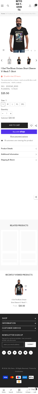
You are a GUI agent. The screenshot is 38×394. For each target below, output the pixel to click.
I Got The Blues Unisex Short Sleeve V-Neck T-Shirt (19, 301)
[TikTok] (20, 353)
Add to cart (14, 125)
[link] (10, 256)
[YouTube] (25, 353)
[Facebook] (4, 353)
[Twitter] (31, 353)
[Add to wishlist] (31, 125)
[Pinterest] (15, 353)
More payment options (19, 136)
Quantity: (4, 109)
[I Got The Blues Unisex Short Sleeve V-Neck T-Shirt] (19, 287)
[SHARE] (35, 125)
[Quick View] (25, 289)
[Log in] (30, 6)
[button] (31, 50)
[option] (19, 34)
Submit (30, 344)
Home (3, 13)
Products (10, 13)
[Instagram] (9, 353)
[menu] (2, 6)
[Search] (8, 6)
